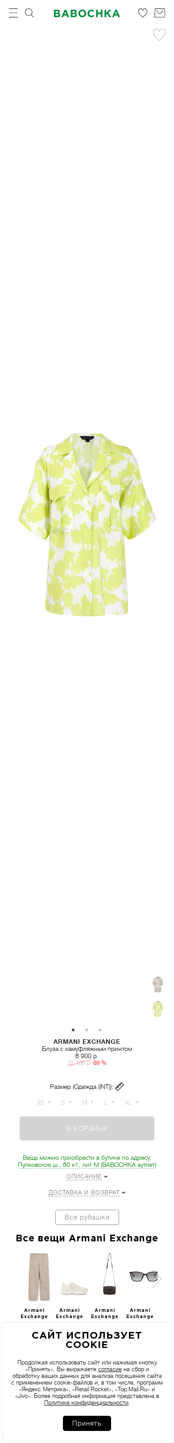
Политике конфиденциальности (86, 1402)
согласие (110, 1369)
